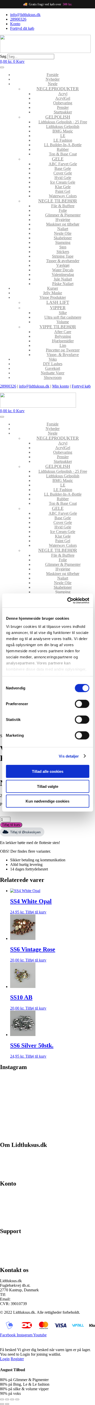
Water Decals (62, 270)
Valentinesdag (63, 274)
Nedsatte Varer (52, 373)
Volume (62, 322)
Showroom (53, 377)
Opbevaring (62, 103)
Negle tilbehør (57, 200)
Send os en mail (12, 1259)
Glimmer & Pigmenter (63, 215)
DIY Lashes (52, 364)
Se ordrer (7, 1203)
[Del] (12, 1399)
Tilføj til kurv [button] (35, 912)
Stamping (62, 242)
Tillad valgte (47, 786)
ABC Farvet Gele (63, 164)
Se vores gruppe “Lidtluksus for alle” (29, 1250)
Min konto (60, 386)
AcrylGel (62, 98)
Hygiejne (62, 219)
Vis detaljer (69, 756)
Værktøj (62, 265)
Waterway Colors (63, 196)
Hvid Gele (62, 177)
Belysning (63, 336)
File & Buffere (62, 206)
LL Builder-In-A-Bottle (63, 145)
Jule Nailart (63, 279)
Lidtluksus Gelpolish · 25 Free (63, 122)
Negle (53, 84)
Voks (53, 359)
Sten (62, 247)
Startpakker (63, 112)
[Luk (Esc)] (17, 1399)
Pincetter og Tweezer (63, 350)
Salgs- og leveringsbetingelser (24, 1164)
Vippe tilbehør (58, 326)
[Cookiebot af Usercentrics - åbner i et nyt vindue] (67, 600)
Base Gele (62, 168)
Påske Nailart (62, 284)
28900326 (8, 386)
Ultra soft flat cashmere (62, 317)
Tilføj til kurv (11, 825)
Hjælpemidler (63, 341)
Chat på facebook (14, 1242)
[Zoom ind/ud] (2, 1399)
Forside (53, 74)
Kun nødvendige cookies (47, 801)
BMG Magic (62, 131)
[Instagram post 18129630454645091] (23, 1083)
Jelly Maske (52, 293)
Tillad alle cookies (47, 771)
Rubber (63, 149)
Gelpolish (57, 117)
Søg (3, 56)
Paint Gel (62, 191)
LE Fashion (62, 140)
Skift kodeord (11, 1211)
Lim (63, 345)
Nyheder (53, 79)
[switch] (82, 704)
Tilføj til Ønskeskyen (25, 832)
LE (62, 136)
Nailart (62, 229)
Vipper (58, 307)
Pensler (63, 107)
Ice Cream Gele (62, 182)
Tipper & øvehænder (62, 261)
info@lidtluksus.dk (34, 386)
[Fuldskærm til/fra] (7, 1399)
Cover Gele (62, 173)
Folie (63, 210)
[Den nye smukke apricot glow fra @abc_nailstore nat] (23, 1110)
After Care (62, 332)
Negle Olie (62, 233)
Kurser (52, 288)
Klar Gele (63, 187)
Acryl (62, 94)
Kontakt (6, 1173)
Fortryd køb (81, 386)
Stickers (62, 251)
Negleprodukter (57, 88)
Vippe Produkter (53, 297)
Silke (63, 312)
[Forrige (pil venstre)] (2, 1404)
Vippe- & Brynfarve (63, 354)
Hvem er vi (9, 1155)
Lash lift (57, 302)
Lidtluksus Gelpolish (62, 126)
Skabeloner (63, 238)
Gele (58, 158)
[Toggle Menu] (2, 67)
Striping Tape (62, 256)
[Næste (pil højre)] (7, 1404)
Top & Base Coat (63, 154)
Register (17, 1359)
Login (5, 1359)
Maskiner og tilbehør (62, 224)
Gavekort (52, 368)
